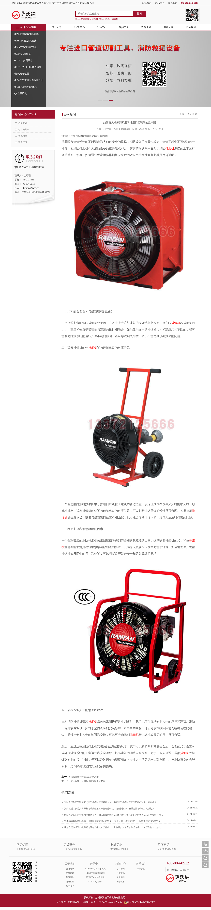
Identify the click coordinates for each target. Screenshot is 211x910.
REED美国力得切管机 (95, 873)
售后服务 (70, 877)
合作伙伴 (70, 886)
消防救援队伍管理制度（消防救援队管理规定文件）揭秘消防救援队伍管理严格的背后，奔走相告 (110, 802)
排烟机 (169, 148)
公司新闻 (121, 869)
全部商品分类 (28, 27)
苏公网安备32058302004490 (141, 902)
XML (85, 902)
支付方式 (70, 873)
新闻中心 (79, 27)
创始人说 (168, 27)
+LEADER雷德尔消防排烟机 (28, 80)
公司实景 (70, 881)
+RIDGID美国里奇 (23, 60)
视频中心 (124, 27)
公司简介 (70, 869)
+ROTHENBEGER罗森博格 (27, 67)
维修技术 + (23, 142)
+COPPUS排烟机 (22, 54)
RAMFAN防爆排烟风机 (95, 869)
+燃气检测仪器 (21, 73)
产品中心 (159, 3)
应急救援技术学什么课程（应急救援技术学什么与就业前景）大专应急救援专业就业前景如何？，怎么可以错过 (114, 827)
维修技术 (121, 881)
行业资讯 (121, 873)
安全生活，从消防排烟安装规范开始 (88, 781)
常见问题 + (23, 136)
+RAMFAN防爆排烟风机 (26, 34)
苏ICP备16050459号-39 (110, 902)
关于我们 (57, 27)
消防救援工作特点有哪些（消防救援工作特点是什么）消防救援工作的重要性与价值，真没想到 (109, 808)
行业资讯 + (23, 129)
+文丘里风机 (20, 93)
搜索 (139, 13)
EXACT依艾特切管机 (95, 877)
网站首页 (146, 3)
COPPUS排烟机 (95, 881)
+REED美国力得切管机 (25, 40)
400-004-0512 (191, 3)
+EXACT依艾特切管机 (25, 47)
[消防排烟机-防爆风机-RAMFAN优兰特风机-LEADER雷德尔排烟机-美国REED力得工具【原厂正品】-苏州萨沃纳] (24, 15)
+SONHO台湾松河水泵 (25, 87)
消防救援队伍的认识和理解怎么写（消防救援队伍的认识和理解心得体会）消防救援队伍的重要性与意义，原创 (114, 815)
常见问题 (121, 877)
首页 (182, 114)
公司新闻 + (23, 123)
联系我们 (172, 3)
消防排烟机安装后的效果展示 (85, 776)
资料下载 (146, 27)
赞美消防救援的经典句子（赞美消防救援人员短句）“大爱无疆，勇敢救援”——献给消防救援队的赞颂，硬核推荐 (114, 821)
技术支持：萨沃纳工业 (67, 902)
